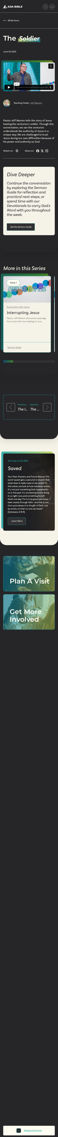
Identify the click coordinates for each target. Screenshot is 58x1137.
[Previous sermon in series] (11, 407)
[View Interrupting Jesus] (27, 289)
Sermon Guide (14, 347)
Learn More (16, 521)
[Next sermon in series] (47, 407)
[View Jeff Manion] (6, 103)
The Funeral (35, 409)
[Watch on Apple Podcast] (16, 150)
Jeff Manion (36, 103)
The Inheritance (23, 409)
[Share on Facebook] (37, 150)
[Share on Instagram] (46, 150)
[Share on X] (42, 150)
